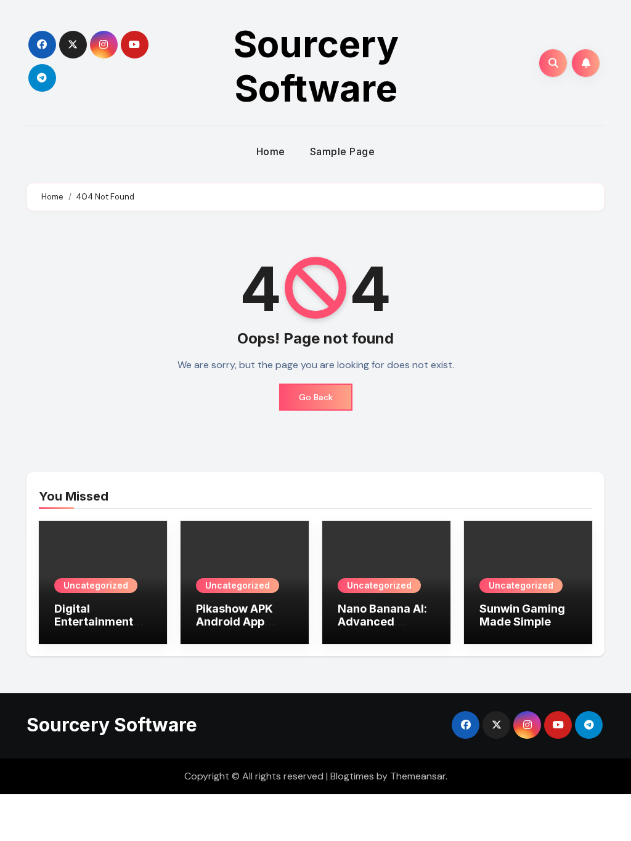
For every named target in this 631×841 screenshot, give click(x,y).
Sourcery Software (316, 66)
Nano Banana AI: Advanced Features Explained (382, 628)
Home (270, 151)
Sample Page (342, 151)
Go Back (316, 397)
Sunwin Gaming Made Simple (522, 615)
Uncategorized (95, 585)
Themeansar (418, 776)
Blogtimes (352, 776)
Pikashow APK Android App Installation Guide (244, 622)
